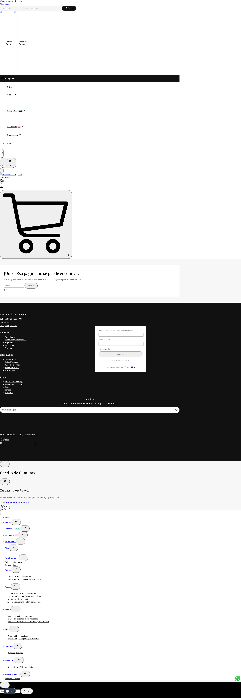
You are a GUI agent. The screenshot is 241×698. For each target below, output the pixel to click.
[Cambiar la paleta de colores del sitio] (10, 691)
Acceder (120, 354)
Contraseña (109, 340)
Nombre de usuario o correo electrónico (120, 330)
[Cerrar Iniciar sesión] (5, 464)
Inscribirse (131, 367)
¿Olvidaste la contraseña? (120, 360)
